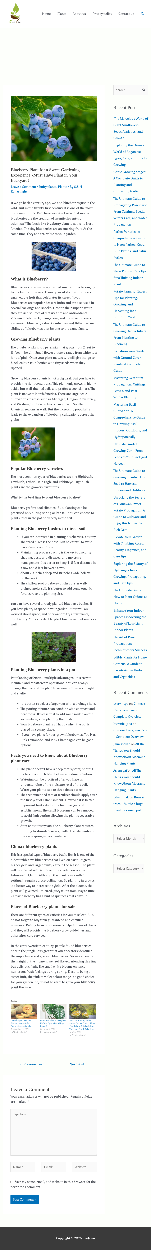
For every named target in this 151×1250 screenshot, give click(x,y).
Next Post (79, 1064)
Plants (61, 14)
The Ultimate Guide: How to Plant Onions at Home (130, 596)
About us (79, 14)
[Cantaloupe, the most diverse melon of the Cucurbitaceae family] (24, 1011)
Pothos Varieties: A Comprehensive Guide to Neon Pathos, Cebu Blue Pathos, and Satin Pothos (129, 244)
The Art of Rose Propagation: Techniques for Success (130, 643)
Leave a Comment (23, 187)
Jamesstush (121, 744)
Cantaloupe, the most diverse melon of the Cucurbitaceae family (21, 1023)
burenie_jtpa (122, 724)
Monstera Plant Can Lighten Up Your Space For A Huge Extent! (53, 1023)
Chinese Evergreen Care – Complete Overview (129, 710)
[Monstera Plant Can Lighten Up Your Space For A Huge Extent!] (53, 1011)
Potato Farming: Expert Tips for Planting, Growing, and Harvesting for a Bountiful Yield (130, 304)
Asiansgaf (120, 771)
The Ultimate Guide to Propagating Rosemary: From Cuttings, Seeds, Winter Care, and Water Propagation (130, 211)
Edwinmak (121, 797)
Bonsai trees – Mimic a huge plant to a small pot (128, 803)
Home (46, 14)
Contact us (126, 14)
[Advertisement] (75, 49)
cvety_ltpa (120, 704)
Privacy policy (102, 14)
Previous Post (31, 1064)
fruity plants (47, 187)
